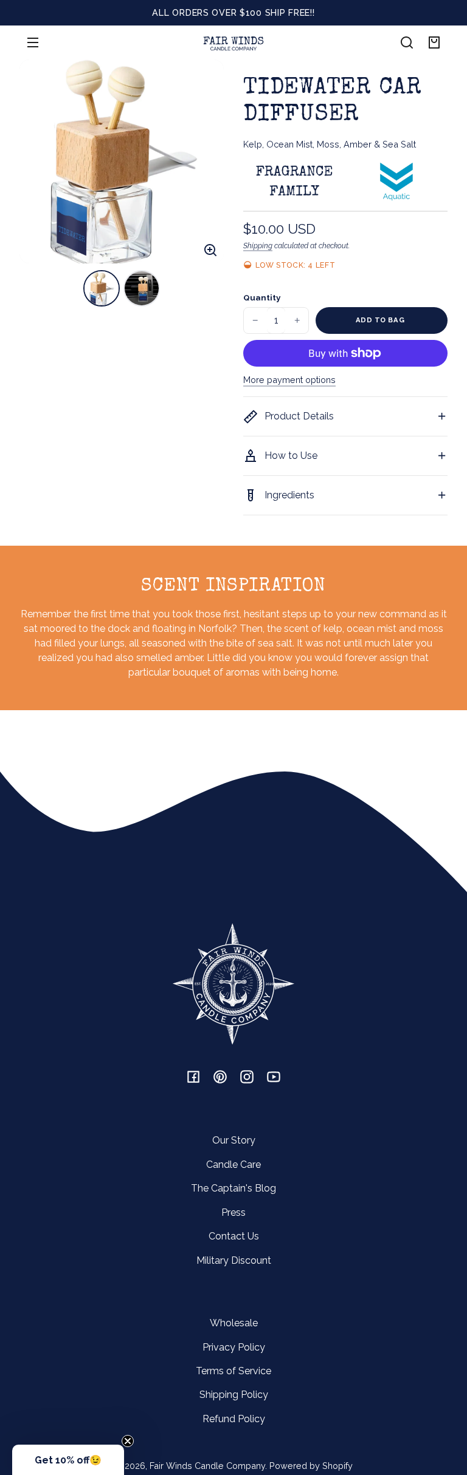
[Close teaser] (128, 1441)
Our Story (233, 1140)
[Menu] (32, 42)
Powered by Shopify (311, 1465)
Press (233, 1212)
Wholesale (234, 1323)
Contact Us (234, 1236)
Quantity (261, 297)
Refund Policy (233, 1419)
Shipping (257, 245)
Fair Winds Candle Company (207, 1465)
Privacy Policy (233, 1347)
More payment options (289, 380)
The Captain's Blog (233, 1188)
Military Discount (233, 1260)
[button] (406, 42)
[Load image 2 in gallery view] (141, 288)
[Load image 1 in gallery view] (101, 288)
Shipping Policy (233, 1394)
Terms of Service (233, 1371)
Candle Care (233, 1164)
